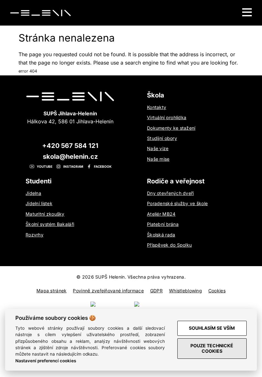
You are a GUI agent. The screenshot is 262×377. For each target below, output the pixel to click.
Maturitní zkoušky (45, 214)
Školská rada (161, 234)
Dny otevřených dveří (170, 193)
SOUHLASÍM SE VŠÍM (212, 328)
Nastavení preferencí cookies (45, 360)
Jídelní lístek (39, 203)
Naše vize (158, 148)
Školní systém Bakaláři (50, 224)
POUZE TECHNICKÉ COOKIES (211, 348)
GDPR (156, 290)
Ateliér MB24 (161, 214)
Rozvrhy (34, 234)
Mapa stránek (51, 290)
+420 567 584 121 (70, 146)
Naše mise (158, 159)
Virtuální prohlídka (166, 117)
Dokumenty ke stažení (171, 128)
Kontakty (156, 107)
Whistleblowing (185, 290)
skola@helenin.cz (70, 156)
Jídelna (33, 193)
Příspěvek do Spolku (169, 245)
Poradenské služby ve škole (177, 203)
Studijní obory (162, 138)
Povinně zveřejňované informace (108, 290)
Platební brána (163, 224)
